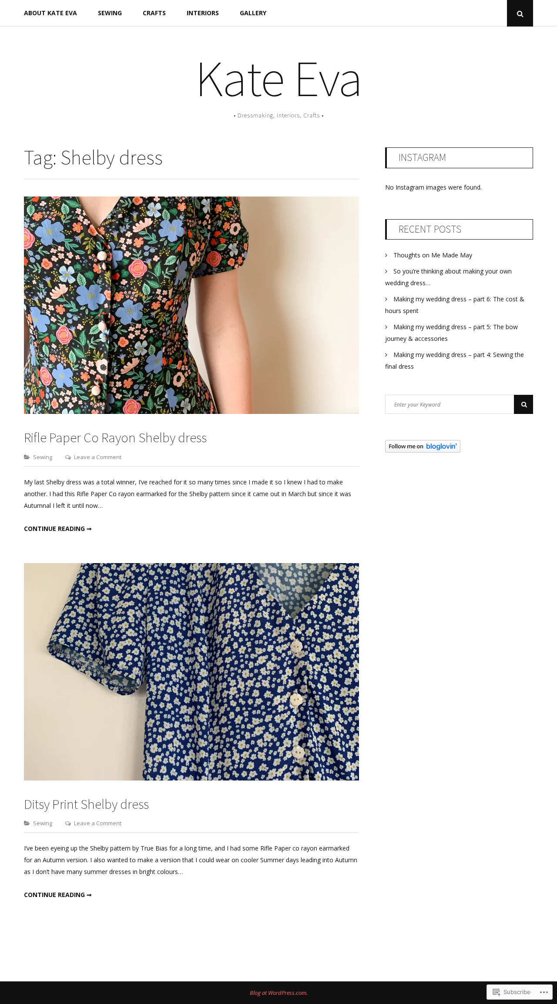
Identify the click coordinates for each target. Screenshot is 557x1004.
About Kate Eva (50, 13)
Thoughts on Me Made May (432, 255)
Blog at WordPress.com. (279, 993)
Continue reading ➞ (58, 528)
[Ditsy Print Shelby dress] (191, 778)
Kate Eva (278, 78)
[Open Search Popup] (520, 13)
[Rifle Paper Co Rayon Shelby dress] (191, 411)
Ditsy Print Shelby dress (86, 804)
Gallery (253, 13)
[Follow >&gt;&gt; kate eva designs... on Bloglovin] (422, 450)
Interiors (203, 13)
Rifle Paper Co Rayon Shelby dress (115, 437)
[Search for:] (459, 404)
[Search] (523, 404)
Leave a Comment (97, 457)
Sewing (110, 13)
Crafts (154, 13)
